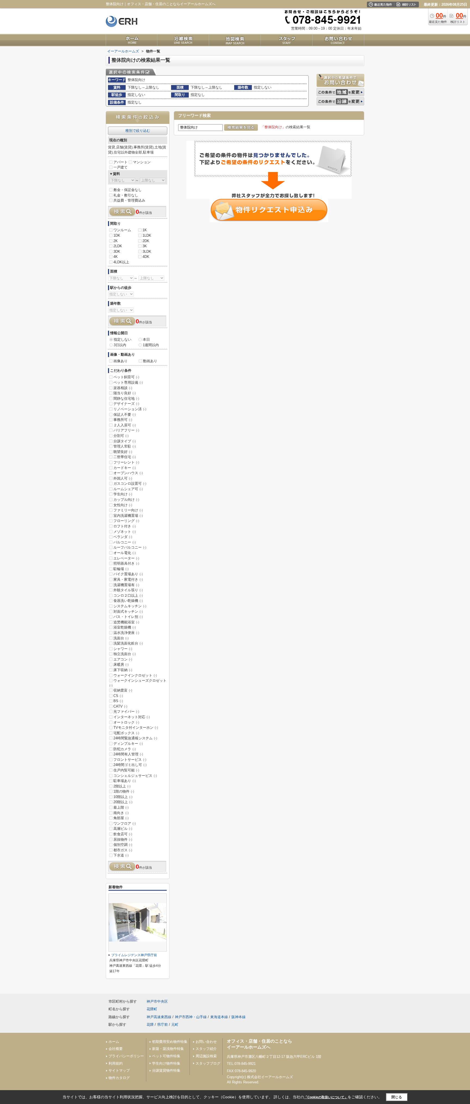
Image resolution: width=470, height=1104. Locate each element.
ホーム (114, 1042)
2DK (146, 241)
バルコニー (124, 542)
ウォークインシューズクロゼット (137, 682)
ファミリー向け (128, 510)
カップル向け (126, 500)
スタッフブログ (208, 1063)
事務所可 (122, 420)
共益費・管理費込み (129, 200)
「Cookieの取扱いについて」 (326, 1097)
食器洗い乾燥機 (128, 601)
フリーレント (126, 462)
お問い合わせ (206, 1042)
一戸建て (120, 167)
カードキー (124, 468)
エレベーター (126, 558)
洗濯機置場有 (126, 585)
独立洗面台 (124, 654)
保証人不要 (124, 414)
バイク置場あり (128, 574)
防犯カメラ (124, 749)
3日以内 (120, 345)
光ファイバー (126, 711)
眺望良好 (122, 452)
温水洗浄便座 (126, 633)
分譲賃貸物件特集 (166, 1070)
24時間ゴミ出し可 (130, 765)
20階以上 (122, 802)
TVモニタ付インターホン (135, 727)
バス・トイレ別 (128, 617)
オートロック (126, 722)
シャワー (122, 649)
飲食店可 (122, 834)
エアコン (122, 659)
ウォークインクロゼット (135, 675)
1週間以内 (151, 345)
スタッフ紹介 (206, 1049)
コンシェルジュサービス (135, 776)
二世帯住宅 (124, 457)
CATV (120, 706)
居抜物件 (122, 839)
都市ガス (122, 850)
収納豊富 (122, 690)
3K (145, 246)
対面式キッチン (128, 611)
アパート (120, 162)
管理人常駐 (124, 446)
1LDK (147, 235)
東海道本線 (219, 1017)
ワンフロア (124, 823)
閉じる (396, 1097)
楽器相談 (122, 388)
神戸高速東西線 (159, 1017)
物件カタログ (119, 1078)
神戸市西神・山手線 (191, 1017)
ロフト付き (124, 526)
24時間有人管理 (128, 754)
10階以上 (122, 797)
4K (115, 257)
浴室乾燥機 (124, 627)
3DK (116, 251)
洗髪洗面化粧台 (128, 643)
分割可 (121, 436)
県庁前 (162, 1024)
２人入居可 (124, 425)
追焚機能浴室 (126, 622)
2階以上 (122, 786)
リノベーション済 (129, 409)
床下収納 (122, 670)
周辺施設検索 (206, 1056)
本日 (146, 339)
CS (118, 696)
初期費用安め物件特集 (169, 1042)
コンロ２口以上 (128, 595)
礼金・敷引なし (125, 195)
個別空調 (122, 845)
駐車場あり (124, 781)
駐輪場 (121, 569)
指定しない (122, 339)
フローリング (126, 521)
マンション (142, 162)
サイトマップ (119, 1070)
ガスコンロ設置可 (129, 483)
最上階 (121, 807)
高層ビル (122, 829)
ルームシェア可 (128, 489)
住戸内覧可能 (126, 770)
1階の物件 (123, 791)
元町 (174, 1024)
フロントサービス (129, 760)
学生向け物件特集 (166, 1063)
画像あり (120, 361)
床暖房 (121, 664)
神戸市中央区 (157, 1001)
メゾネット (124, 532)
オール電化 (124, 553)
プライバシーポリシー (126, 1056)
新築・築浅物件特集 (168, 1049)
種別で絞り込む (137, 131)
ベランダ (122, 537)
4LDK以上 (121, 262)
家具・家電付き (128, 579)
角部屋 (121, 818)
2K (115, 241)
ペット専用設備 (128, 382)
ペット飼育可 (126, 377)
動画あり (150, 361)
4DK (146, 257)
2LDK (117, 246)
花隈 (150, 1024)
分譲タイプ (124, 441)
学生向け (122, 494)
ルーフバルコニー (129, 547)
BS (118, 701)
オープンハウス (128, 473)
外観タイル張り (128, 590)
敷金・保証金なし (127, 190)
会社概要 (116, 1049)
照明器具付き (126, 563)
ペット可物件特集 (166, 1056)
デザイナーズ (126, 404)
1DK (116, 235)
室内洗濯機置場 (128, 516)
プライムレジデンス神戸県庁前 (134, 955)
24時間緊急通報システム (135, 738)
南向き (121, 813)
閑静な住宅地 (126, 398)
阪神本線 (238, 1017)
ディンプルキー (128, 744)
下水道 (121, 855)
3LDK (147, 251)
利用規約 (116, 1063)
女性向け (122, 505)
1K (145, 230)
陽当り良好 (124, 393)
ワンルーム (122, 230)
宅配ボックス (126, 733)
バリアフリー (126, 430)
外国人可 (122, 478)
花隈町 (152, 1009)
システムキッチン (129, 606)
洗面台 (121, 638)
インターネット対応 (131, 717)
